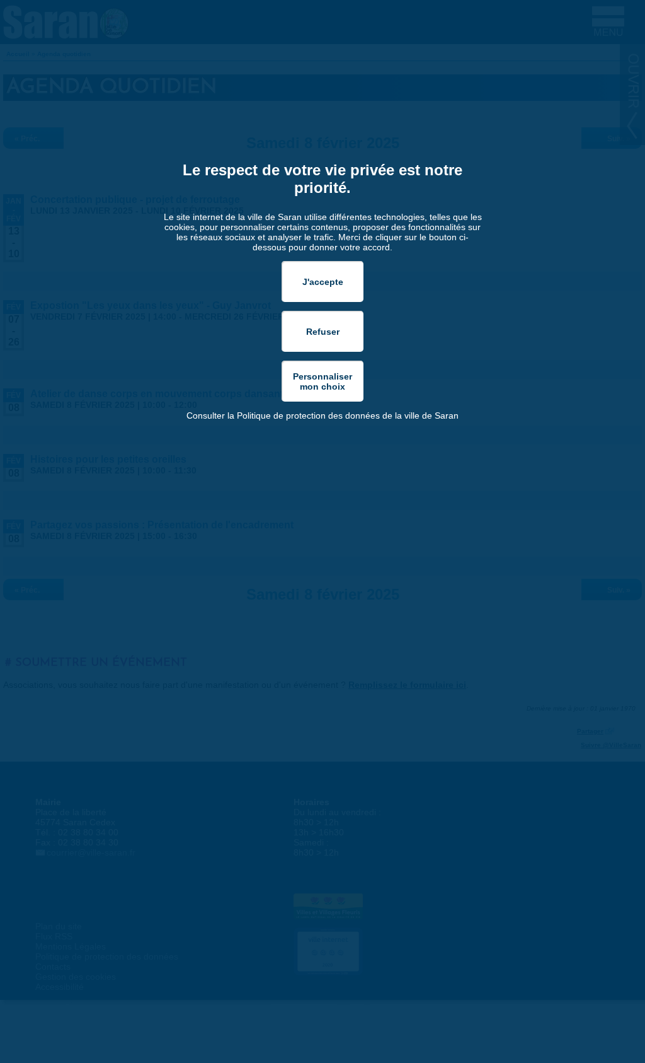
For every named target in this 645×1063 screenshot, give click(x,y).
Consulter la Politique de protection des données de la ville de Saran (322, 415)
